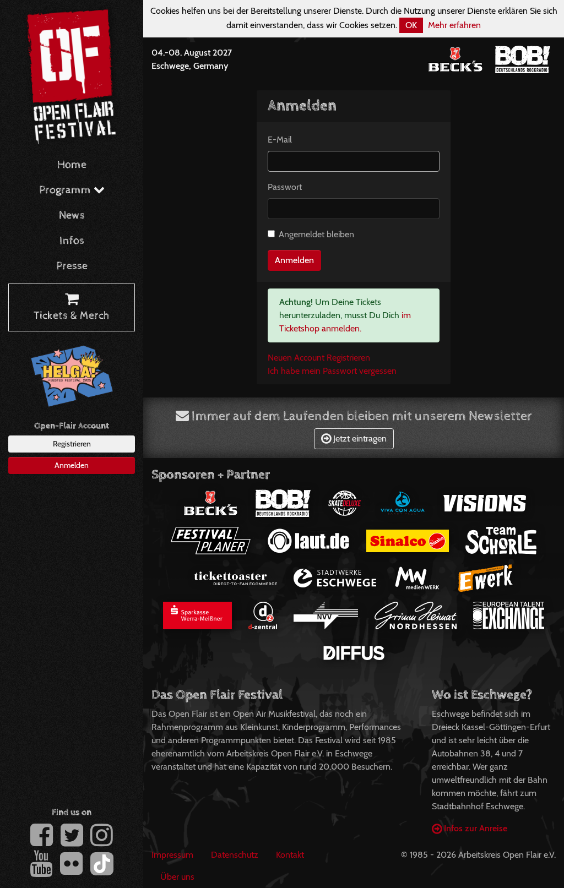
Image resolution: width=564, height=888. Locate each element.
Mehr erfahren (454, 25)
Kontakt (290, 854)
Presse (72, 266)
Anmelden (72, 465)
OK (411, 25)
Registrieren (72, 444)
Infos (71, 241)
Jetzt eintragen (359, 438)
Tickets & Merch (72, 315)
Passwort (285, 187)
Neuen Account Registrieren (319, 357)
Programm (66, 190)
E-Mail (280, 139)
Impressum (172, 854)
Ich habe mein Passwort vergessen (332, 371)
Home (71, 165)
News (72, 215)
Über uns (177, 876)
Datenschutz (234, 854)
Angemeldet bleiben (316, 234)
